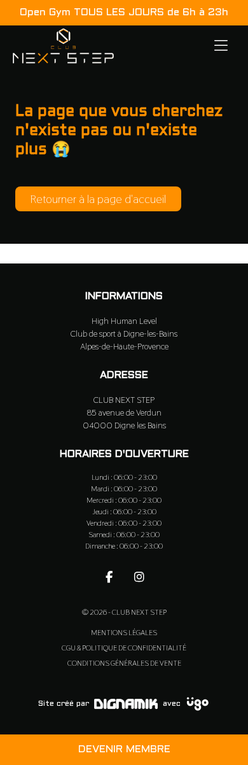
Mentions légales (124, 633)
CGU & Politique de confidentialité (124, 648)
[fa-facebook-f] (109, 576)
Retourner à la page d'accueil (98, 199)
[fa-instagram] (139, 576)
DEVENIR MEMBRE (124, 749)
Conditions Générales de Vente (124, 663)
